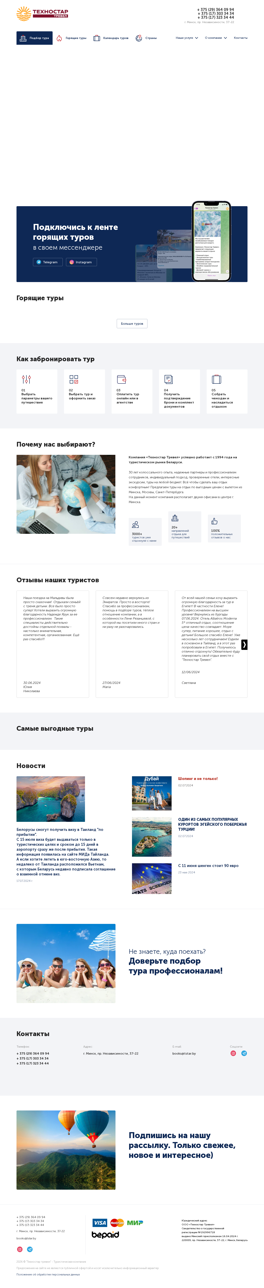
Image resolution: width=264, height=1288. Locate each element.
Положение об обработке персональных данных (48, 1274)
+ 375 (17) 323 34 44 (216, 17)
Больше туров (132, 324)
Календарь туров (115, 38)
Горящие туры (76, 38)
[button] (244, 645)
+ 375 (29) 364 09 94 (215, 9)
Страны (151, 38)
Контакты (241, 38)
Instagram (84, 262)
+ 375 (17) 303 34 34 (216, 13)
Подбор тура (39, 38)
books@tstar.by (184, 1053)
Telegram (50, 262)
